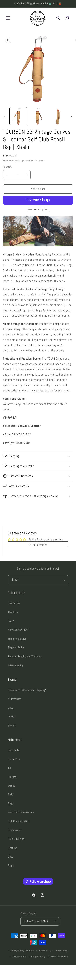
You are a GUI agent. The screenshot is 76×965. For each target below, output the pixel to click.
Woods (11, 785)
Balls (10, 794)
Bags (10, 803)
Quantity (7, 167)
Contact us (14, 603)
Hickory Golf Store (25, 950)
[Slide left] (4, 117)
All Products (14, 699)
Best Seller (14, 750)
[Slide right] (71, 117)
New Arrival (14, 759)
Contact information (58, 956)
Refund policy (45, 950)
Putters (12, 777)
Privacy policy (61, 950)
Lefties (12, 716)
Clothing (12, 848)
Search (11, 725)
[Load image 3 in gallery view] (57, 116)
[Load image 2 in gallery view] (38, 116)
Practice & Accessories (21, 812)
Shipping (19, 160)
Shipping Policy (16, 647)
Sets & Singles (16, 839)
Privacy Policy (15, 665)
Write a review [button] (38, 544)
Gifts (10, 707)
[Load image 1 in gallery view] (18, 116)
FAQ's (11, 621)
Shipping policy (38, 956)
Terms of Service (17, 638)
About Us (13, 612)
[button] (8, 18)
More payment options (38, 209)
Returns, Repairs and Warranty (25, 656)
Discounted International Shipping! (27, 690)
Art (9, 768)
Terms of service (19, 956)
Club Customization (18, 821)
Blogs (11, 865)
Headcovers (14, 830)
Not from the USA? (18, 629)
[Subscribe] (63, 579)
